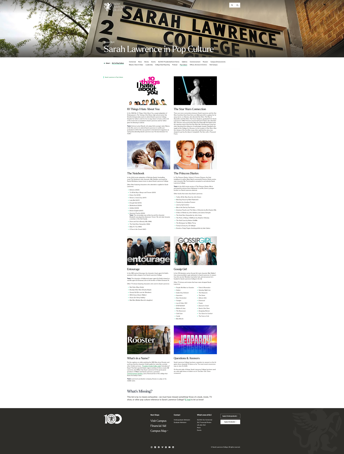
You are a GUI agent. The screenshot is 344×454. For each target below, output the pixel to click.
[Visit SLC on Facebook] (159, 447)
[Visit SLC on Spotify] (166, 447)
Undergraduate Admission (182, 420)
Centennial (132, 62)
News (140, 62)
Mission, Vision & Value (136, 65)
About (108, 63)
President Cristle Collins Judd (151, 366)
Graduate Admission (180, 422)
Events (153, 62)
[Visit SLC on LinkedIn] (173, 447)
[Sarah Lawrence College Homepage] (113, 419)
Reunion (205, 62)
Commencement (195, 62)
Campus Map (160, 430)
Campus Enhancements (218, 62)
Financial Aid (158, 425)
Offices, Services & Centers (198, 65)
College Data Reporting (162, 65)
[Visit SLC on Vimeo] (162, 447)
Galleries (184, 62)
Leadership (149, 65)
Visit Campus (213, 65)
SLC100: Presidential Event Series (168, 62)
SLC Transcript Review (204, 422)
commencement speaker (135, 373)
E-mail (188, 399)
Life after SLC (201, 425)
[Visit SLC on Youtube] (169, 447)
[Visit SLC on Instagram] (151, 447)
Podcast (174, 65)
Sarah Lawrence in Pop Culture (114, 77)
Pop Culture (183, 65)
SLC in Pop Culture (118, 63)
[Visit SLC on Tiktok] (155, 447)
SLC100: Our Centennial (204, 420)
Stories (146, 62)
